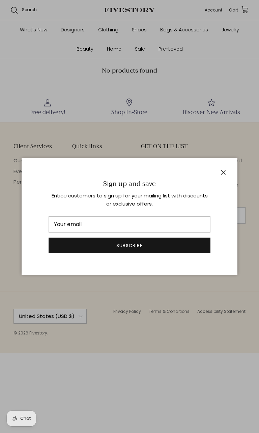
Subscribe (129, 245)
